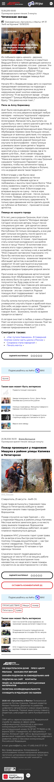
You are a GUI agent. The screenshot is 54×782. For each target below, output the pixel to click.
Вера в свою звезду (20, 424)
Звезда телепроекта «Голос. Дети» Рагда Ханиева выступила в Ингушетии (29, 399)
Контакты (30, 679)
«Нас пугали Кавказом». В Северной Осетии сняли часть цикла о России (25, 338)
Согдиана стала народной (21, 342)
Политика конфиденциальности (21, 689)
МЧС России (7, 494)
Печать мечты (14, 345)
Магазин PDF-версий (25, 672)
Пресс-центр (38, 668)
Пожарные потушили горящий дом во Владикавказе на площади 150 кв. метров (29, 631)
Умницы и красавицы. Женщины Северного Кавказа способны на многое (30, 408)
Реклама (7, 672)
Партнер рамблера (24, 769)
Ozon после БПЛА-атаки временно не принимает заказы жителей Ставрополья (29, 623)
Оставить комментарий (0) (27, 585)
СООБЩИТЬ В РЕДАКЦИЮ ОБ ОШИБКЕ (21, 693)
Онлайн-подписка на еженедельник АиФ (25, 675)
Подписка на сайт (12, 679)
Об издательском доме (15, 668)
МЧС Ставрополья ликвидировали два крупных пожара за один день (29, 648)
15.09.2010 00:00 (8, 11)
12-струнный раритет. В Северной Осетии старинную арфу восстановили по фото (29, 416)
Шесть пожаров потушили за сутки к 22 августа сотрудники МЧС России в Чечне (30, 640)
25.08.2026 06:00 (9, 439)
